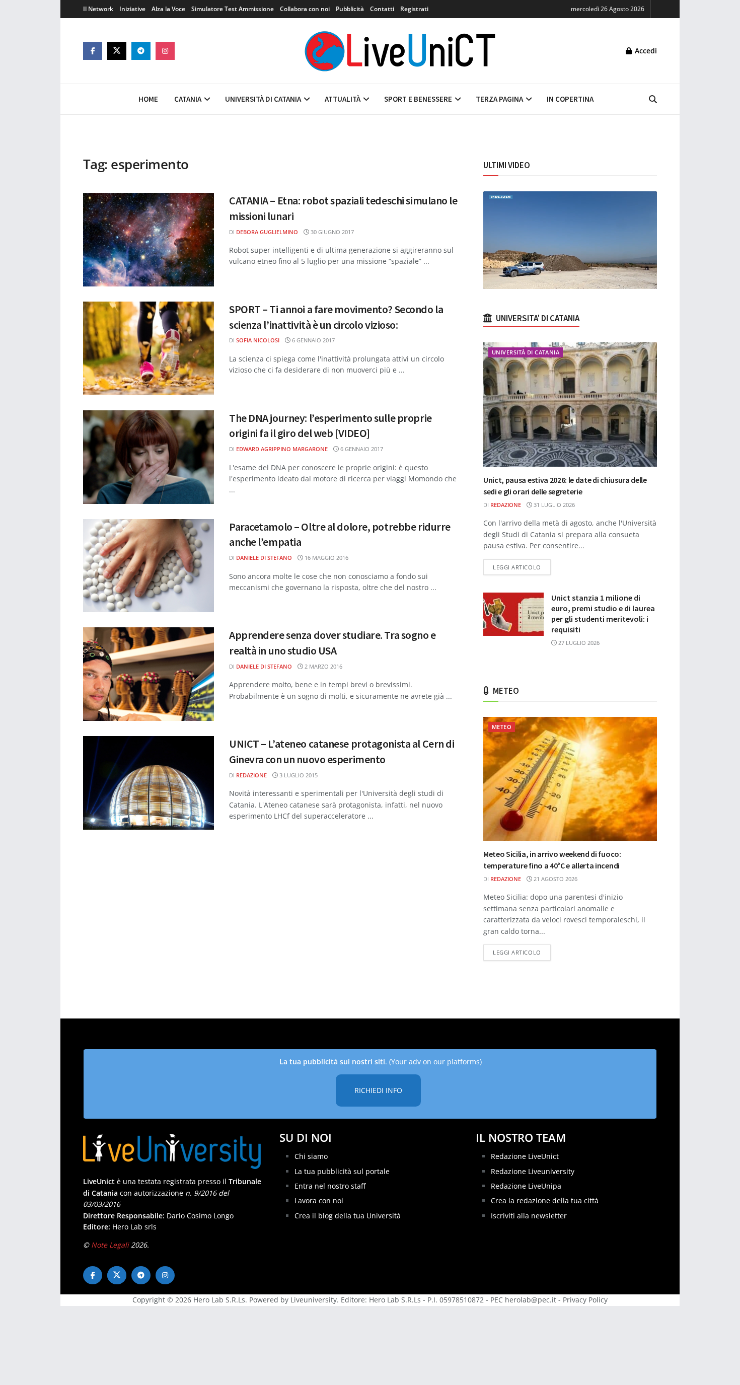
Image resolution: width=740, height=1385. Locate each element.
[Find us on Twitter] (116, 51)
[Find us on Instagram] (165, 51)
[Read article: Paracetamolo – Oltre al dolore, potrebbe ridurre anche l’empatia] (148, 566)
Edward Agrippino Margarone (282, 449)
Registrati (414, 9)
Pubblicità (350, 9)
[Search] (653, 99)
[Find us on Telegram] (141, 51)
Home (148, 99)
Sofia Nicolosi (257, 340)
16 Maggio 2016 (325, 557)
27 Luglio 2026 (578, 642)
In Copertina (570, 99)
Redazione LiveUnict (525, 1156)
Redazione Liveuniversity (532, 1171)
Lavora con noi (318, 1200)
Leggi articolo (522, 567)
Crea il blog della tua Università (347, 1215)
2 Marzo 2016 (322, 666)
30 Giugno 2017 (331, 232)
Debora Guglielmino (267, 232)
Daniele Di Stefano (264, 557)
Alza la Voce (168, 9)
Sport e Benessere (418, 99)
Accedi (645, 50)
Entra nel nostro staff (329, 1186)
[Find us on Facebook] (92, 51)
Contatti (382, 9)
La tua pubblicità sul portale (342, 1171)
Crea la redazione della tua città (545, 1200)
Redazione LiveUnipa (526, 1186)
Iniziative (132, 9)
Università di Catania (263, 99)
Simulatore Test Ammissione (232, 9)
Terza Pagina (499, 99)
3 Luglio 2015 (298, 775)
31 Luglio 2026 (553, 504)
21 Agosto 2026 (554, 879)
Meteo (501, 727)
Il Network (98, 9)
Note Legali (110, 1245)
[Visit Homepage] (400, 51)
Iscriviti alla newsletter (529, 1215)
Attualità (342, 99)
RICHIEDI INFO (378, 1090)
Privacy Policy (585, 1299)
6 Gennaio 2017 (312, 340)
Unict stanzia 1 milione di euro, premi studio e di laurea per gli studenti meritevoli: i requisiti (603, 613)
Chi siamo (311, 1156)
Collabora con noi (305, 9)
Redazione (251, 775)
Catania (187, 99)
